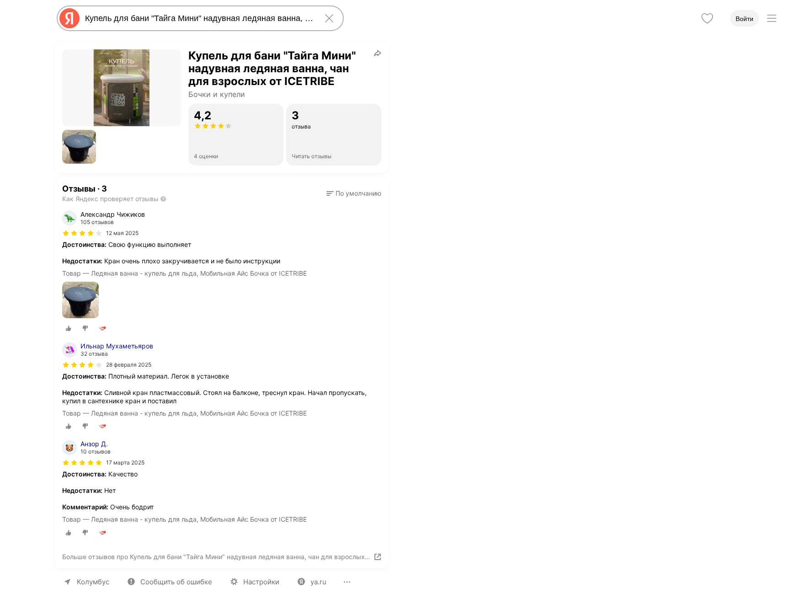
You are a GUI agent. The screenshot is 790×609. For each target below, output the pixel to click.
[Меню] (772, 18)
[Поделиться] (377, 53)
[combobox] (198, 18)
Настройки (261, 581)
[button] (79, 147)
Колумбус (93, 581)
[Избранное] (707, 18)
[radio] (68, 328)
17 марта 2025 (125, 462)
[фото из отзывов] (80, 301)
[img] (82, 233)
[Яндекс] (69, 18)
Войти (744, 18)
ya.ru (318, 581)
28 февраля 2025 (128, 364)
